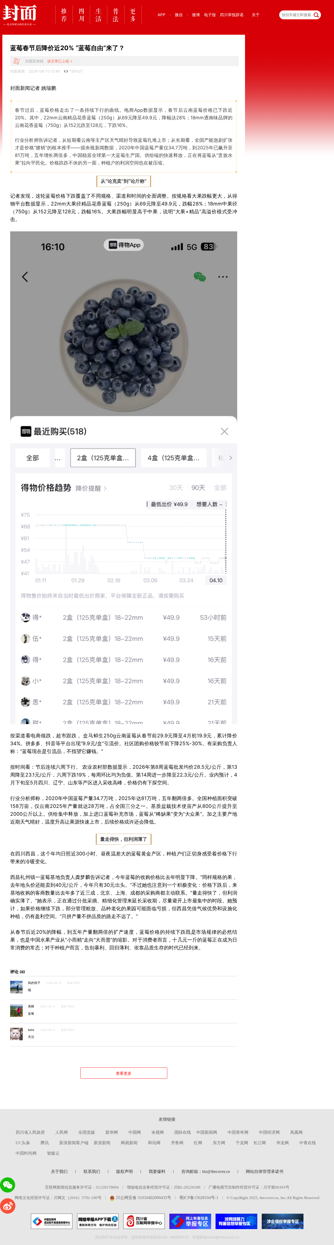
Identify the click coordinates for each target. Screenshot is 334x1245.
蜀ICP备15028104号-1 (198, 1197)
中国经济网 (269, 1132)
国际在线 (182, 1132)
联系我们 (92, 1171)
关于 (256, 14)
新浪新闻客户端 (73, 1143)
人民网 (61, 1132)
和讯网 (154, 1143)
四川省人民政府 (30, 1132)
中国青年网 (238, 1132)
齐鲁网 (177, 1143)
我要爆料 (157, 1171)
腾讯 (44, 1143)
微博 (196, 14)
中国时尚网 (26, 1153)
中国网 (134, 1132)
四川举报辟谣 (231, 14)
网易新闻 (129, 1143)
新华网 (111, 1132)
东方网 (219, 1143)
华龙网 (282, 1143)
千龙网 (242, 1143)
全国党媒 (86, 1132)
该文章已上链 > (60, 61)
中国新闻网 (206, 1132)
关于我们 (59, 1171)
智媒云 (53, 1153)
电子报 (210, 14)
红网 (198, 1143)
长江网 (259, 1143)
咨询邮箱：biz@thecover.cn (205, 1171)
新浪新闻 (102, 1143)
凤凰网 (296, 1132)
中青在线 (307, 1143)
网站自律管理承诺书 (264, 1171)
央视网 (157, 1132)
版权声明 (124, 1171)
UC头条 (23, 1143)
